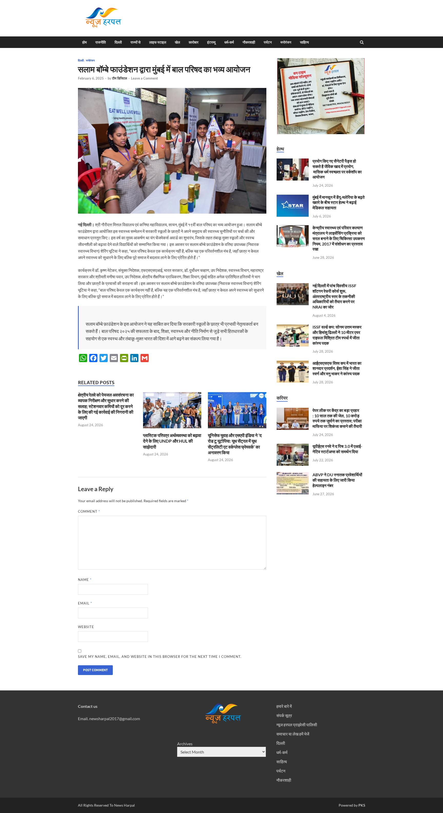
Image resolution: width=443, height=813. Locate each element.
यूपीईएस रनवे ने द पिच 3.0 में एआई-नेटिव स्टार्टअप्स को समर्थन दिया (337, 449)
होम (84, 42)
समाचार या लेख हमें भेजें (292, 733)
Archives (185, 743)
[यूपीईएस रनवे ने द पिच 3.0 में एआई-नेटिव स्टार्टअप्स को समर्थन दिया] (293, 446)
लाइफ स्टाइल (157, 42)
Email (85, 603)
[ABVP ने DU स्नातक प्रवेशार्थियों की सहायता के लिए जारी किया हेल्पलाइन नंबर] (293, 475)
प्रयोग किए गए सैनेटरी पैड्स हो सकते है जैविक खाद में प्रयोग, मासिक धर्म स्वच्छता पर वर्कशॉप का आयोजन (337, 168)
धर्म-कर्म (229, 42)
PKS (361, 805)
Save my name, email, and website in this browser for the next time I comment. (159, 657)
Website (86, 627)
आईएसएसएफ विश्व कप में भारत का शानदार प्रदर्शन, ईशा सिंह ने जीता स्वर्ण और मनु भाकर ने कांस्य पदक (337, 368)
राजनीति (100, 42)
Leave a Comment (144, 78)
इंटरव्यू (211, 42)
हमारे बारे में (284, 706)
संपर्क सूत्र (284, 715)
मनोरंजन (285, 42)
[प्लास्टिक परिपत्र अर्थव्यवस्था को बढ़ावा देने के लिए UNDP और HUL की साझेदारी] (172, 429)
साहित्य (304, 42)
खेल (177, 42)
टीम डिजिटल (119, 78)
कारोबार (193, 42)
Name (85, 580)
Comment (89, 511)
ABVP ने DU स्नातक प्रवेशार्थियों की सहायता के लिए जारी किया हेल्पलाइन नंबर (337, 480)
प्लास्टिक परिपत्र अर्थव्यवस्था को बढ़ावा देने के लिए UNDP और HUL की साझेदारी (172, 441)
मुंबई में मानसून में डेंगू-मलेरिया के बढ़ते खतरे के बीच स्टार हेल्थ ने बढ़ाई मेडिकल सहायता (339, 202)
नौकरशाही (249, 42)
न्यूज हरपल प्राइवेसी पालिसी (296, 724)
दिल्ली (118, 42)
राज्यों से (135, 42)
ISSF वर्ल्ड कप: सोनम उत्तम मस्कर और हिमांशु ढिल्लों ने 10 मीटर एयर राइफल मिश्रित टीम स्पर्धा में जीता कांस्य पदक (337, 334)
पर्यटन (268, 42)
